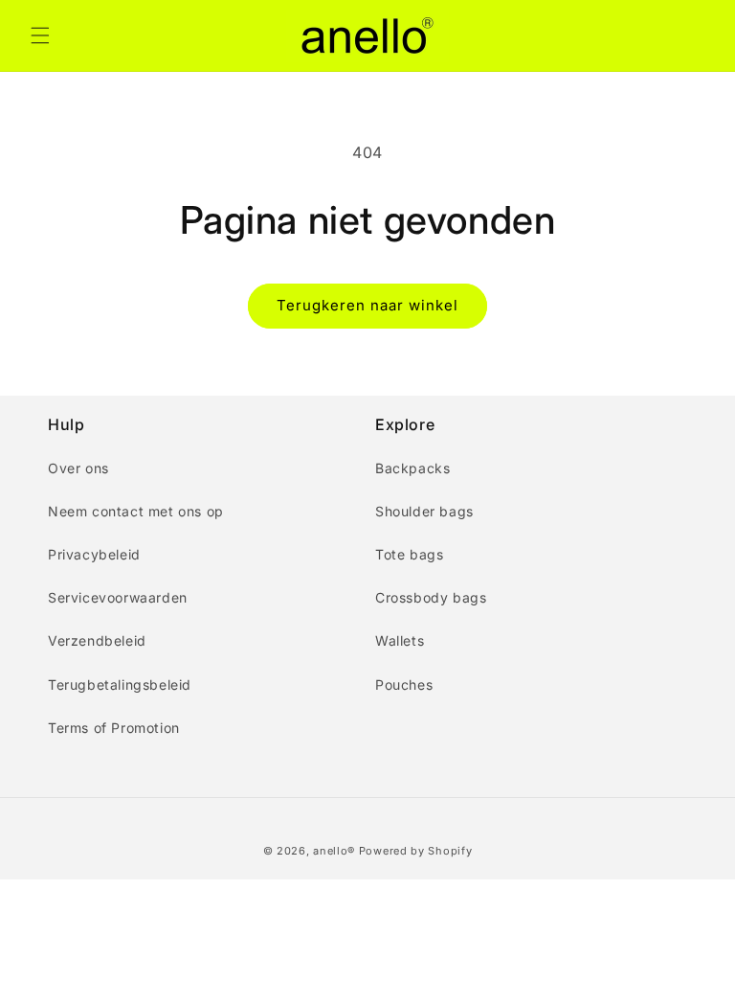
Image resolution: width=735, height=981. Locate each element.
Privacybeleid (94, 554)
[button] (40, 35)
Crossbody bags (430, 597)
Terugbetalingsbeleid (119, 684)
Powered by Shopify (416, 850)
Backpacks (412, 468)
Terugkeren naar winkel (367, 305)
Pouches (404, 684)
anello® (334, 850)
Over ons (78, 468)
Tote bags (409, 554)
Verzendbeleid (97, 640)
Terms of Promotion (114, 727)
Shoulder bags (424, 511)
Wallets (399, 640)
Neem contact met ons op (136, 511)
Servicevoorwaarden (118, 597)
